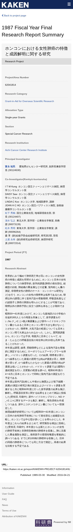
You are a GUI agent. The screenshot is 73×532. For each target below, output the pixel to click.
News (5, 505)
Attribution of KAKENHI (14, 516)
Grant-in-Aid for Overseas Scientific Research (29, 101)
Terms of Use (9, 510)
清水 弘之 (10, 220)
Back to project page (14, 15)
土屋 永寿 (10, 239)
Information (8, 488)
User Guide (8, 493)
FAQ (4, 499)
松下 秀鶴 (10, 213)
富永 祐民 (10, 166)
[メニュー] (69, 4)
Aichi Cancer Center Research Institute (26, 150)
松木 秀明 (10, 228)
